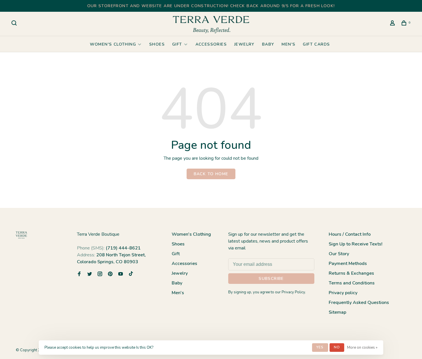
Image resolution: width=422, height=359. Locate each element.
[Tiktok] (131, 274)
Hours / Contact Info (350, 234)
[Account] (393, 24)
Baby (268, 44)
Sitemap (337, 312)
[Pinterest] (110, 274)
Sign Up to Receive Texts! (355, 244)
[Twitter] (89, 274)
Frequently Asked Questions (359, 302)
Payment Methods (348, 263)
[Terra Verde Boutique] (21, 235)
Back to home (211, 174)
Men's (288, 44)
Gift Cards (316, 44)
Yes (320, 347)
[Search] (14, 24)
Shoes (157, 44)
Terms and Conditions (352, 283)
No (337, 347)
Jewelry (244, 44)
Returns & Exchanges (351, 273)
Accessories (211, 44)
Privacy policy (343, 293)
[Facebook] (79, 274)
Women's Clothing (113, 44)
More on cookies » (362, 347)
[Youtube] (120, 274)
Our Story (339, 254)
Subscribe (271, 278)
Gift (177, 44)
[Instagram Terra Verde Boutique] (100, 274)
